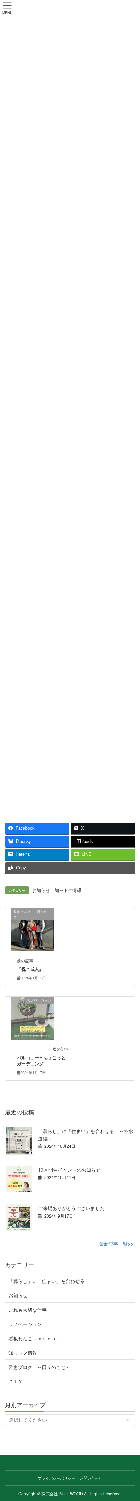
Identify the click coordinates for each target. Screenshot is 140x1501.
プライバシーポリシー (56, 1478)
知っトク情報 (68, 890)
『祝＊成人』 (30, 969)
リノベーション (25, 1324)
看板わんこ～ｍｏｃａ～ (34, 1338)
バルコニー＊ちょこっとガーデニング (41, 1061)
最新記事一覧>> (116, 1243)
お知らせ (41, 890)
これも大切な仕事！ (29, 1309)
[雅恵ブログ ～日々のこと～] (32, 929)
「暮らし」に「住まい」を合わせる (46, 1280)
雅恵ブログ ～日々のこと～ (39, 1367)
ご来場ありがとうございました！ (73, 1208)
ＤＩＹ (15, 1381)
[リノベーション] (32, 1017)
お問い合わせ (91, 1478)
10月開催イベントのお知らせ (69, 1169)
